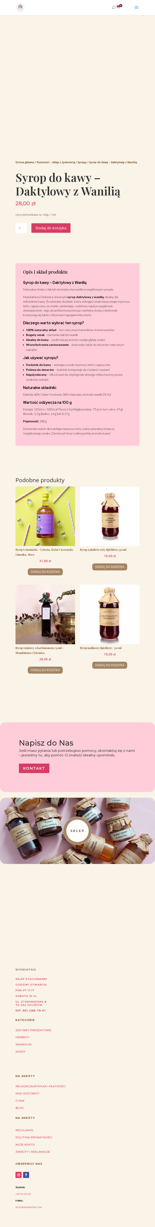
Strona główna (25, 162)
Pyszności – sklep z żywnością (56, 162)
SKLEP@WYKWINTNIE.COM (29, 1207)
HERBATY (22, 1037)
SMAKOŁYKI (24, 1044)
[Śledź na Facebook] (26, 1175)
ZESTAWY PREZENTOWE (33, 1030)
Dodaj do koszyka (51, 227)
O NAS (20, 1100)
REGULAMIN (24, 1130)
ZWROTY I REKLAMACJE (33, 1152)
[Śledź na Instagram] (19, 1175)
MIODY (20, 1051)
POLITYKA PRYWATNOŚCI (34, 1137)
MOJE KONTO (25, 1144)
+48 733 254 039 (23, 1194)
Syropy (82, 162)
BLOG (20, 1108)
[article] (77, 358)
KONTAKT (34, 768)
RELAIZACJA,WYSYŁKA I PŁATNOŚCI (41, 1086)
